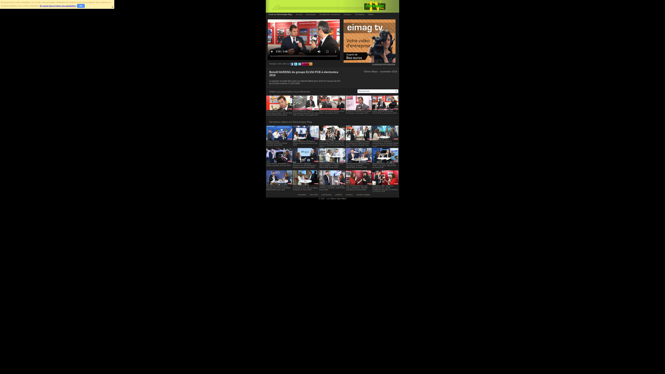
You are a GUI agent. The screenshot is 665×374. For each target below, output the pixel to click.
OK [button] (80, 6)
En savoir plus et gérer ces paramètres (58, 6)
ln (299, 64)
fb (292, 64)
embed (307, 64)
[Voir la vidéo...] (279, 109)
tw (296, 64)
